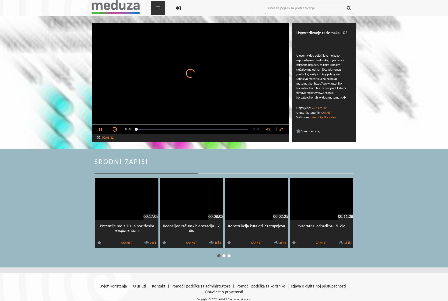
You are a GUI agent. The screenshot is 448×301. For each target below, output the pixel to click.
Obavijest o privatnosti (224, 292)
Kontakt (158, 286)
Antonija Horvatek (324, 117)
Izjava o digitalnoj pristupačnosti (318, 286)
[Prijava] (178, 8)
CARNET (326, 113)
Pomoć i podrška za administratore (201, 286)
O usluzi (139, 286)
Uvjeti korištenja (113, 286)
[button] (100, 129)
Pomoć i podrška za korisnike (261, 286)
